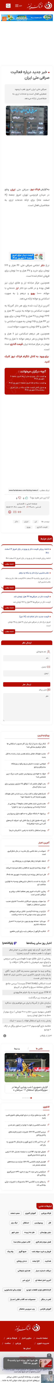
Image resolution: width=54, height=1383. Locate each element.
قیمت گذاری (16, 344)
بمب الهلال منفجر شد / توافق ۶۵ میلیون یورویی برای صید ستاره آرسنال (25, 785)
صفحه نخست (42, 1338)
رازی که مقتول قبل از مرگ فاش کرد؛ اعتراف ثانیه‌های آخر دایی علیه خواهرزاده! (26, 822)
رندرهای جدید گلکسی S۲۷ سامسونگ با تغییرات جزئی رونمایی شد (25, 1183)
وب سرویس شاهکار (27, 1309)
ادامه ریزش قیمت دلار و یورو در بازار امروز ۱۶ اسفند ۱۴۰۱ (27, 551)
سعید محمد (15, 1213)
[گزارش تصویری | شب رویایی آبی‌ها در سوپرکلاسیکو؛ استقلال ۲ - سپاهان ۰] (27, 1067)
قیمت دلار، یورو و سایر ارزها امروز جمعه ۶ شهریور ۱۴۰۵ (27, 377)
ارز (17, 288)
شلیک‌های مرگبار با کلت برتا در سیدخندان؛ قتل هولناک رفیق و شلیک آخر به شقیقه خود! (25, 795)
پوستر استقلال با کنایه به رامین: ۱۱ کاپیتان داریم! (27, 830)
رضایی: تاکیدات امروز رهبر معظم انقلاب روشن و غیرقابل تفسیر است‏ (27, 893)
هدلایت (48, 1261)
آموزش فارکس (45, 1309)
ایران (12, 189)
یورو (33, 293)
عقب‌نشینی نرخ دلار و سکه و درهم (34, 573)
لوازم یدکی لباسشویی (12, 1290)
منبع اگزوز (22, 1251)
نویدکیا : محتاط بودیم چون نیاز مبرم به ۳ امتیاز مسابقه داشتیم (27, 923)
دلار (42, 265)
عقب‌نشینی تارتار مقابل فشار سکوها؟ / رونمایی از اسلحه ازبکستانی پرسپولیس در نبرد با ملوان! (27, 805)
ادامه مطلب (9, 564)
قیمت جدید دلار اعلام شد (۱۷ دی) (34, 616)
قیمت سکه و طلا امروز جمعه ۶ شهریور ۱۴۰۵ (26, 383)
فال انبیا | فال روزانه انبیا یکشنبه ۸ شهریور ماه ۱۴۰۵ (26, 874)
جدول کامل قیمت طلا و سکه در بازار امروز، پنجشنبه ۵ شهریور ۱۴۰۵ (27, 388)
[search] (8, 6)
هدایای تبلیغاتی (24, 1270)
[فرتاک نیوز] (39, 9)
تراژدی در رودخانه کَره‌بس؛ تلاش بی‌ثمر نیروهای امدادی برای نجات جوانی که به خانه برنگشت (21, 1379)
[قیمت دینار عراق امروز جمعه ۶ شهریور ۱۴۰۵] (38, 256)
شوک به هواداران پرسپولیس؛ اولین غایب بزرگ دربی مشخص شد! (26, 775)
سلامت (8, 1343)
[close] (49, 1355)
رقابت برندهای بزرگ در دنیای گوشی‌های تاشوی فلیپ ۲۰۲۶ (26, 1117)
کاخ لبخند (35, 1261)
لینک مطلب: (44, 490)
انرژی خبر (26, 1280)
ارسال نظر (26, 684)
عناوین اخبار (27, 1338)
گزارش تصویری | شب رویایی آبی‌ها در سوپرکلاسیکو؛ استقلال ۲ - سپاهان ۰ (30, 1089)
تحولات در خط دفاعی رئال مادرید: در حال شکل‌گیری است (26, 852)
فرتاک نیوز (35, 189)
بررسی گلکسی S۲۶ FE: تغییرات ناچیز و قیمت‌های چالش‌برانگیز (27, 1133)
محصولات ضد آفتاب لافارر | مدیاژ (22, 1299)
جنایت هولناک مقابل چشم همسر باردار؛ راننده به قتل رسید (26, 755)
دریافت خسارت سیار (43, 1270)
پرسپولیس (38, 1223)
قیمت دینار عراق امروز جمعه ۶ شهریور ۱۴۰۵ (22, 256)
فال (49, 1223)
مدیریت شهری (43, 1343)
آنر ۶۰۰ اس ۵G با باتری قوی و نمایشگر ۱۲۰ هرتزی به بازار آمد (26, 1143)
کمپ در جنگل (46, 1299)
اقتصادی (21, 504)
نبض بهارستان (45, 1232)
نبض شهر (15, 1232)
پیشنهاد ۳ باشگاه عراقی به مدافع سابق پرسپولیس (26, 813)
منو (20, 5)
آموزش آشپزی (30, 1213)
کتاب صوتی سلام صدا (22, 1242)
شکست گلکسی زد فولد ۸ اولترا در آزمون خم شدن (27, 1125)
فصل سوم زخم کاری (43, 1242)
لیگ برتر (14, 1223)
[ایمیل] (15, 512)
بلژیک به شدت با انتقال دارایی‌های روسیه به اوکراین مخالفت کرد (25, 883)
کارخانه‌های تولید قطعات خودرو (38, 1290)
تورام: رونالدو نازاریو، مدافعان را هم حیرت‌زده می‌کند (26, 868)
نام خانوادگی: (41, 652)
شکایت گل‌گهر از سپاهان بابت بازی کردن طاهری (28, 931)
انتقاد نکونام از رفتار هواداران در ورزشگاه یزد (29, 861)
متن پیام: (43, 690)
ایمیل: (43, 667)
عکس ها (39, 1048)
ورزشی (18, 1343)
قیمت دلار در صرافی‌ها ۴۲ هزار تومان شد (31, 596)
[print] (9, 512)
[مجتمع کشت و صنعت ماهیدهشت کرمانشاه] (27, 17)
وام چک (10, 1251)
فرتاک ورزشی (46, 1213)
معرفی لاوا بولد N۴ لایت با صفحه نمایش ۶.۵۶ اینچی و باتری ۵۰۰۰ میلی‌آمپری (25, 1153)
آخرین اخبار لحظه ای (43, 1280)
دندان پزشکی (22, 1261)
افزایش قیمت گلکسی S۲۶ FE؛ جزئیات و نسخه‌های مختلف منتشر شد (26, 1163)
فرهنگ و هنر (11, 1338)
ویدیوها (17, 1048)
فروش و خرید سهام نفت (41, 1251)
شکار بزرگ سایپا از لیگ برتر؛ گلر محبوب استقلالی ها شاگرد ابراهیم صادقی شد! (26, 745)
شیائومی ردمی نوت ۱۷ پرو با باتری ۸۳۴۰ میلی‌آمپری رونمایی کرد (26, 1173)
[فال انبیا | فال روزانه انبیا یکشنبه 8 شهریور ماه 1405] (45, 1363)
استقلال (26, 1223)
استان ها (27, 1348)
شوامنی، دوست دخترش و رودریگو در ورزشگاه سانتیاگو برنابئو (28, 765)
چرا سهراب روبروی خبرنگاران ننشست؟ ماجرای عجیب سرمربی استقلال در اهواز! (26, 903)
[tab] (38, 1048)
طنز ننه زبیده (29, 1232)
